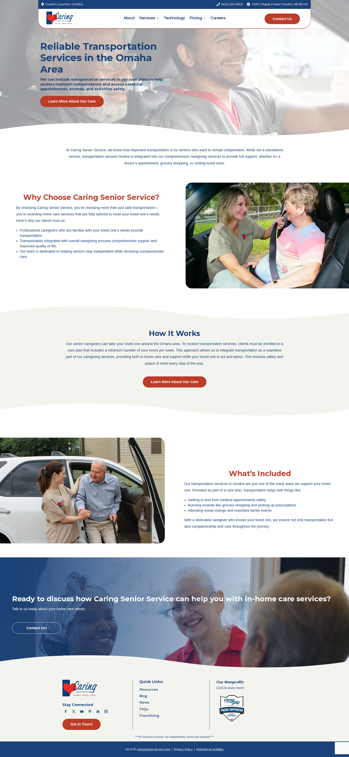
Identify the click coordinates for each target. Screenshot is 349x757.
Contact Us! (36, 628)
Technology (174, 18)
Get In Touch (81, 724)
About (129, 18)
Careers (217, 18)
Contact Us (282, 19)
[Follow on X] (73, 711)
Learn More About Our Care (72, 101)
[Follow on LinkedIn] (98, 711)
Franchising (149, 715)
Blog (143, 696)
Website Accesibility (210, 749)
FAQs (143, 709)
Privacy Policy (183, 749)
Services (147, 18)
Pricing (195, 18)
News (144, 702)
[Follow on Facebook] (65, 711)
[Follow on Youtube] (82, 711)
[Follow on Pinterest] (90, 711)
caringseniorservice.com (153, 749)
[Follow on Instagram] (106, 711)
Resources (148, 689)
